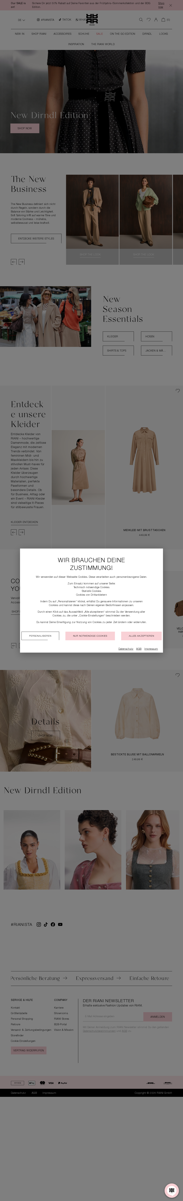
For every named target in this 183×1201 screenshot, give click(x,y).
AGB (139, 649)
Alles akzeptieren (141, 636)
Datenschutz (125, 649)
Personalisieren (40, 636)
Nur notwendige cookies (90, 636)
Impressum (151, 649)
